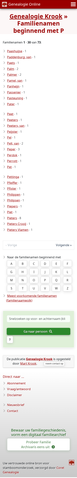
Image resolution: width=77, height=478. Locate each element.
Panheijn (13, 86)
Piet (10, 212)
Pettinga (13, 177)
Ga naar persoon (36, 331)
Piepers (12, 206)
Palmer (12, 75)
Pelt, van (13, 143)
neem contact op (54, 363)
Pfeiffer (12, 183)
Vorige (12, 245)
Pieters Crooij (16, 224)
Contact (12, 411)
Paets (11, 63)
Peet (10, 114)
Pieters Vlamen (17, 230)
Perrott (12, 161)
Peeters (12, 120)
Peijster (12, 132)
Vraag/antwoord (19, 389)
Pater (11, 104)
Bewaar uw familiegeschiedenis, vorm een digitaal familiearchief (38, 432)
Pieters (12, 218)
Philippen (13, 194)
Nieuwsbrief (15, 405)
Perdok (12, 155)
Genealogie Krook (36, 16)
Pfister (11, 189)
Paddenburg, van (19, 57)
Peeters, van (15, 126)
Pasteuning (15, 98)
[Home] (71, 462)
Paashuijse (14, 51)
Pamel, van (14, 81)
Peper (11, 149)
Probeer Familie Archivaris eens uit (36, 444)
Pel (9, 137)
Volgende (62, 245)
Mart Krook (28, 363)
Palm (10, 69)
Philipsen (13, 200)
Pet (9, 167)
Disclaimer (14, 395)
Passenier (14, 92)
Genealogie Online (24, 4)
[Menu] (73, 4)
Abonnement (16, 383)
